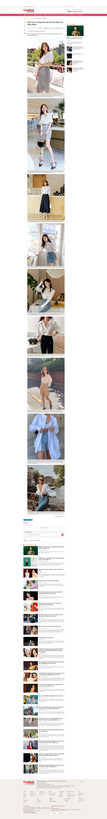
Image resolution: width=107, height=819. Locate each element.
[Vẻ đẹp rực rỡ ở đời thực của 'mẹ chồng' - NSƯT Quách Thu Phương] (30, 607)
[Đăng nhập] (83, 9)
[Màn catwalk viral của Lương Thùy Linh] (30, 630)
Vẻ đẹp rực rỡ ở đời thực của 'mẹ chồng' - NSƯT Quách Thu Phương (50, 604)
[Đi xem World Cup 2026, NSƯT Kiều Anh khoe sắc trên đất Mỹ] (30, 733)
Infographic (61, 796)
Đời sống (24, 794)
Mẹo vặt (24, 802)
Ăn (57, 14)
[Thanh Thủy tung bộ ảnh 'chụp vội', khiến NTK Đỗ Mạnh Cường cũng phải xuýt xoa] (30, 757)
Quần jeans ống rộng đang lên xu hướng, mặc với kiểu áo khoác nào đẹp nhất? (51, 765)
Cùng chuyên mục (31, 545)
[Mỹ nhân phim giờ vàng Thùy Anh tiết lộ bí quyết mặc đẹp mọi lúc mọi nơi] (30, 595)
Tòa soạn (54, 813)
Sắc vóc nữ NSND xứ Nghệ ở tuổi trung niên (51, 696)
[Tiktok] (69, 9)
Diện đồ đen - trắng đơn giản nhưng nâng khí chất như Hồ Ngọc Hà (51, 558)
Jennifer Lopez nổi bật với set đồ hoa (49, 580)
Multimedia (45, 14)
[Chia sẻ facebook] (24, 22)
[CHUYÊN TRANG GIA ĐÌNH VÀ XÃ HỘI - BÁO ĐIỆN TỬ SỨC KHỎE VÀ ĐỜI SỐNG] (28, 11)
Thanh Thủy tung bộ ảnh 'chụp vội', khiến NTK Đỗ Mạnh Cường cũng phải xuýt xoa (51, 754)
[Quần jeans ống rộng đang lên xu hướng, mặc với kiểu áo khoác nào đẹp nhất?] (30, 769)
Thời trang (32, 18)
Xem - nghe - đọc (52, 795)
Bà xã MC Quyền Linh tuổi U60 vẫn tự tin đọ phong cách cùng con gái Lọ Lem (51, 615)
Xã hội (27, 14)
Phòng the (65, 14)
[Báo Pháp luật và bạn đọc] (75, 12)
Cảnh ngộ (66, 800)
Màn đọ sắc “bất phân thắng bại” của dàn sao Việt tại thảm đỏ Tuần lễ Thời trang (51, 741)
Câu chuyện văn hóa (52, 793)
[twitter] (32, 520)
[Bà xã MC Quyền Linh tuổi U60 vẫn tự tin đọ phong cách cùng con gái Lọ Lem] (30, 618)
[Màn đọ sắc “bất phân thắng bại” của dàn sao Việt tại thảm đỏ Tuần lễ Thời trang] (30, 744)
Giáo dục (24, 795)
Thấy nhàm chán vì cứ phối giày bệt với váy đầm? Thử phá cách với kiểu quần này (51, 719)
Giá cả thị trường (70, 794)
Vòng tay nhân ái (68, 798)
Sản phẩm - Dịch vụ (52, 14)
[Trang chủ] (24, 15)
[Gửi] (62, 535)
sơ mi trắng (31, 540)
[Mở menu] (83, 14)
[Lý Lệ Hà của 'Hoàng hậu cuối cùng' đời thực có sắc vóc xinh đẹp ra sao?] (30, 688)
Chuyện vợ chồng (33, 793)
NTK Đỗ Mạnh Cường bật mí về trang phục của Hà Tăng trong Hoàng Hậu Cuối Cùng (51, 674)
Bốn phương (80, 14)
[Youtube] (67, 9)
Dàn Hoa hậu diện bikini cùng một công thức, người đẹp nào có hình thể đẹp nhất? (51, 707)
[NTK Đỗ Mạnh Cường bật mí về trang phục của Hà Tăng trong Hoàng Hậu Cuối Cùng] (30, 677)
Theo (59, 516)
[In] (24, 33)
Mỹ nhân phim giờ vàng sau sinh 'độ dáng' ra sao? (51, 570)
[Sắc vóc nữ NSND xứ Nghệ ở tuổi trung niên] (30, 699)
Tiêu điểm (80, 800)
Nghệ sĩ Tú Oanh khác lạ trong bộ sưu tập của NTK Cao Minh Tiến (51, 547)
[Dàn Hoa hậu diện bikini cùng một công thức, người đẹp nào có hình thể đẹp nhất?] (30, 710)
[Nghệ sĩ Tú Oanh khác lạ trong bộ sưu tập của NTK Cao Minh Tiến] (30, 550)
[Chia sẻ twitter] (24, 25)
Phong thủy (25, 801)
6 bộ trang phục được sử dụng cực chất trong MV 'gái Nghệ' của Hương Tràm (51, 662)
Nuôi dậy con (32, 794)
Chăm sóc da (38, 18)
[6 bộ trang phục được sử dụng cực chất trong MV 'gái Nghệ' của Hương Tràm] (30, 665)
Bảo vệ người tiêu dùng (71, 795)
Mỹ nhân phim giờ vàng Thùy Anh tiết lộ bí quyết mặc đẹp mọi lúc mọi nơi (50, 592)
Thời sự (24, 793)
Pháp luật (24, 796)
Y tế (40, 795)
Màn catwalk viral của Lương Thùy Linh (50, 626)
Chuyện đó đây (81, 801)
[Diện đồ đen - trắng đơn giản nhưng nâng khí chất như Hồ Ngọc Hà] (30, 561)
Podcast (60, 795)
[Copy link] (24, 27)
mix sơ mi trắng (37, 540)
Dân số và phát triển (72, 14)
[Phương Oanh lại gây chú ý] (30, 641)
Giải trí (40, 14)
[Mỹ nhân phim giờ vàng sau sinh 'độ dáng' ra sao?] (30, 573)
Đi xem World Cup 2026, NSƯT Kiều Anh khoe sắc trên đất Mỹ (51, 730)
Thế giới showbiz (52, 794)
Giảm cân (44, 18)
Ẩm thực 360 (80, 793)
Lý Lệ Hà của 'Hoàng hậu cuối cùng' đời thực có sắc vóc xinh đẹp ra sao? (51, 685)
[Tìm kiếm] (82, 6)
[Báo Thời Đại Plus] (80, 11)
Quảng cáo (61, 813)
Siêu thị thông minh (70, 796)
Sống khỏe (36, 14)
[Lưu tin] (24, 30)
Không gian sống (26, 800)
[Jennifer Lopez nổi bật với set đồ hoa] (30, 584)
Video (60, 794)
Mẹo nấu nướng (81, 794)
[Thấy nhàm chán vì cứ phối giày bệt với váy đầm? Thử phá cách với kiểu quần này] (30, 722)
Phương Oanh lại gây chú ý (46, 637)
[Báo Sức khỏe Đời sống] (69, 11)
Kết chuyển (66, 801)
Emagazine (61, 793)
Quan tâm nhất (26, 525)
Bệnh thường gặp (42, 793)
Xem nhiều (71, 24)
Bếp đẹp (79, 795)
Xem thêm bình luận (44, 527)
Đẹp (61, 14)
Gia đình (31, 14)
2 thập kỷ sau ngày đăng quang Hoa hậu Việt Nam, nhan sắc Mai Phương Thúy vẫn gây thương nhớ (51, 650)
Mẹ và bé (41, 794)
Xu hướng (68, 793)
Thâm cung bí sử (33, 795)
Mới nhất (66, 6)
